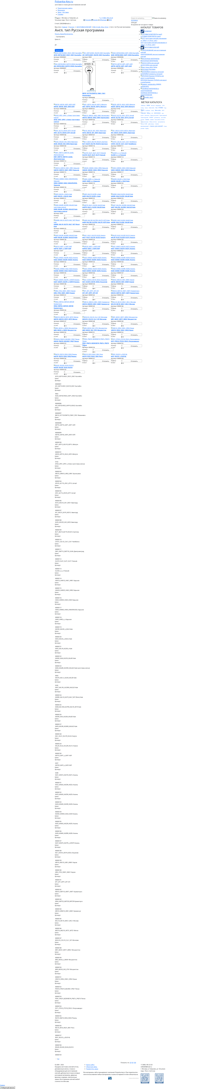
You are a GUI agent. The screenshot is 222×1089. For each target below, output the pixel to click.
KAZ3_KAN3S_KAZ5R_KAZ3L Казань (94, 260)
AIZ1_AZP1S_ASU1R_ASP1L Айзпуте (94, 107)
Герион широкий (163, 115)
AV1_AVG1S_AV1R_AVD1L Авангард (123, 133)
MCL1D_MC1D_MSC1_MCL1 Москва (123, 304)
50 (132, 1063)
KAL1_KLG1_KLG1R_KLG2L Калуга (93, 237)
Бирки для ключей (154, 115)
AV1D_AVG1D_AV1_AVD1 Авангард (94, 133)
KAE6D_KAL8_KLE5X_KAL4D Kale (122, 196)
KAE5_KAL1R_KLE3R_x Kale (91, 196)
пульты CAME (144, 124)
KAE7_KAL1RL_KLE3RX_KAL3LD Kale (123, 207)
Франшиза (61, 10)
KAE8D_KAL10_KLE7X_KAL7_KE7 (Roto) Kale (67, 225)
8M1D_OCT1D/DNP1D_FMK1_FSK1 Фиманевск (93, 94)
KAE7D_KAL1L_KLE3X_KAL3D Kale (93, 207)
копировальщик (144, 121)
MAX (110, 20)
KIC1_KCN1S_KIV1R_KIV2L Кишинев (94, 282)
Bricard (153, 105)
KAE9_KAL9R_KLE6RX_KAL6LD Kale (65, 237)
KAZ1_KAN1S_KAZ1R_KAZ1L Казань (123, 249)
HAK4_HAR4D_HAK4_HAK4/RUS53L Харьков (65, 184)
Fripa (165, 108)
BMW (148, 105)
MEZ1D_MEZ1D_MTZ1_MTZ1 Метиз (65, 319)
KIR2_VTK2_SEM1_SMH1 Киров (64, 293)
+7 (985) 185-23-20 (107, 18)
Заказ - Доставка (63, 12)
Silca (148, 113)
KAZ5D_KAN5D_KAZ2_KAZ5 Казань (66, 271)
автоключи (147, 115)
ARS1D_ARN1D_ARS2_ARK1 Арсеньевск (95, 118)
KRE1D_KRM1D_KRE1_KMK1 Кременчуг (96, 304)
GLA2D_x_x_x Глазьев (118, 155)
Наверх (2, 1085)
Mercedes (158, 110)
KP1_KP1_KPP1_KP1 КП (90, 293)
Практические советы (65, 8)
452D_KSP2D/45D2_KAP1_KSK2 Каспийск (125, 55)
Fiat (156, 108)
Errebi (146, 108)
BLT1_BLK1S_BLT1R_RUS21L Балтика (95, 144)
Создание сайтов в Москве (134, 1078)
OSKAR (143, 113)
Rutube (95, 20)
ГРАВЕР (151, 117)
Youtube (88, 20)
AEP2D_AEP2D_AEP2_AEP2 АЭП (64, 107)
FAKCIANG (151, 108)
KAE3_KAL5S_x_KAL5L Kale (63, 196)
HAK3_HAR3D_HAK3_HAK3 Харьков (123, 170)
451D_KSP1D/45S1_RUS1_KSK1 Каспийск (68, 55)
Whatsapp (103, 20)
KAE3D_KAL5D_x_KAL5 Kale (120, 181)
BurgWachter (158, 105)
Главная (64, 27)
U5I (152, 113)
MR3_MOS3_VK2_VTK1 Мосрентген (94, 330)
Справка (60, 14)
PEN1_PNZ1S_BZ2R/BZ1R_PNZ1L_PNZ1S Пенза (95, 344)
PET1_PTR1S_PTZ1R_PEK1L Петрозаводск (125, 341)
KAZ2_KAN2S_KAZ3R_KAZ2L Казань (66, 260)
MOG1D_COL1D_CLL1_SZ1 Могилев (94, 319)
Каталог (72, 27)
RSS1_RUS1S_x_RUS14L (118, 356)
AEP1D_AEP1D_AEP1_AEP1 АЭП (121, 66)
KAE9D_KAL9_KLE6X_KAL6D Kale (122, 222)
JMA (142, 110)
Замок (147, 119)
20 (130, 1063)
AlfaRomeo (143, 105)
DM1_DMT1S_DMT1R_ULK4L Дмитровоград (63, 158)
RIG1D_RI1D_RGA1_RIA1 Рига (92, 356)
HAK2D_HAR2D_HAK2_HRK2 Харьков (95, 170)
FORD (161, 108)
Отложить (77, 60)
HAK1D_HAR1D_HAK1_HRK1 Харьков (66, 170)
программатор (161, 121)
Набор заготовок (153, 121)
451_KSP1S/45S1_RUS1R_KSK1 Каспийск (96, 55)
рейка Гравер (151, 124)
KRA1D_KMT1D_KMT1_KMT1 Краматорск (125, 293)
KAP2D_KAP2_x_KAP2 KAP (91, 249)
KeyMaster (148, 110)
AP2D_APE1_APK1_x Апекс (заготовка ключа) (67, 121)
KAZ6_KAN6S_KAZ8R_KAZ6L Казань (123, 271)
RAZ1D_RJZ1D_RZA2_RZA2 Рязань (65, 356)
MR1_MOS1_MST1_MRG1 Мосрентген (124, 319)
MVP (163, 110)
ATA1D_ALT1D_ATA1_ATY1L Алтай (122, 118)
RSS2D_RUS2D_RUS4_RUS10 (63, 367)
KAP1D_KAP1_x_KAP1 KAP (62, 249)
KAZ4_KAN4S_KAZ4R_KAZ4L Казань (123, 260)
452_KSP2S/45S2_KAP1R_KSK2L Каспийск (68, 66)
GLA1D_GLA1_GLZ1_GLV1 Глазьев (93, 155)
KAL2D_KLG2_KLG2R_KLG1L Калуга (123, 237)
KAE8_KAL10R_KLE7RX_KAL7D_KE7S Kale (96, 222)
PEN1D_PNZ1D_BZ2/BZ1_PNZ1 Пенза (66, 341)
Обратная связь (91, 1067)
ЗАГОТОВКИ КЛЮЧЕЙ (84, 27)
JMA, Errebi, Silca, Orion (100, 27)
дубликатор (157, 117)
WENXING (157, 113)
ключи (152, 119)
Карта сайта (90, 1065)
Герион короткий (144, 117)
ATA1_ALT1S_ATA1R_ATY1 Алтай (64, 133)
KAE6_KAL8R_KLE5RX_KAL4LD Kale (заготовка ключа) (65, 210)
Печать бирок (64, 34)
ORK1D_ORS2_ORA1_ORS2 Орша (122, 330)
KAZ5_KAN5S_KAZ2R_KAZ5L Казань (94, 271)
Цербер (147, 128)
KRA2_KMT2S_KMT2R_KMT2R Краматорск (63, 307)
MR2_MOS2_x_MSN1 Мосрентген (65, 330)
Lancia (152, 110)
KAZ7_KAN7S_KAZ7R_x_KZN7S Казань (67, 282)
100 (135, 1063)
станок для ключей (156, 126)
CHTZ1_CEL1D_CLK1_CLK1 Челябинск (123, 144)
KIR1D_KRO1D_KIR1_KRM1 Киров (122, 282)
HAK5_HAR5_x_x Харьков (91, 181)
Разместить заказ (92, 1069)
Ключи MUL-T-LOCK (159, 119)
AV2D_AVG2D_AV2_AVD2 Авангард (65, 144)
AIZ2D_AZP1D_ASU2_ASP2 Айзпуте (123, 107)
